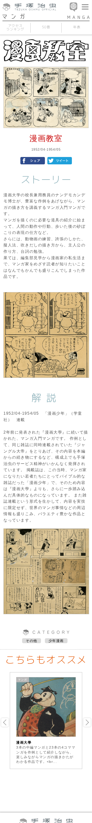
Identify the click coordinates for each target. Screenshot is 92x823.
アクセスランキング (15, 27)
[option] (46, 720)
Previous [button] (5, 722)
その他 (31, 641)
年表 (76, 26)
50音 (46, 26)
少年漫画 (56, 641)
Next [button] (87, 722)
